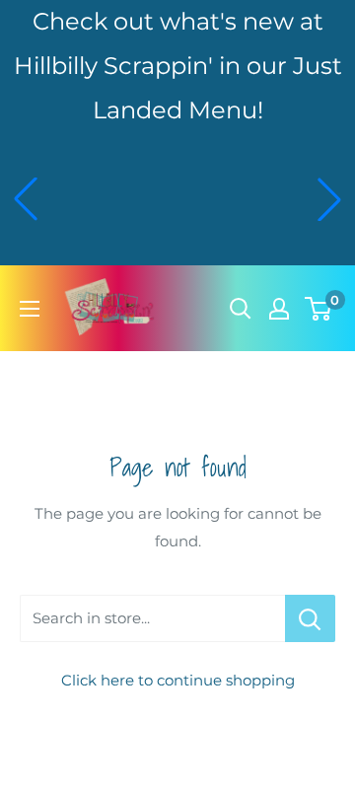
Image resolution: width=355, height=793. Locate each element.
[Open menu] (29, 309)
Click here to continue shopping (178, 680)
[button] (25, 199)
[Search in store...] (310, 618)
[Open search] (240, 309)
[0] (319, 309)
